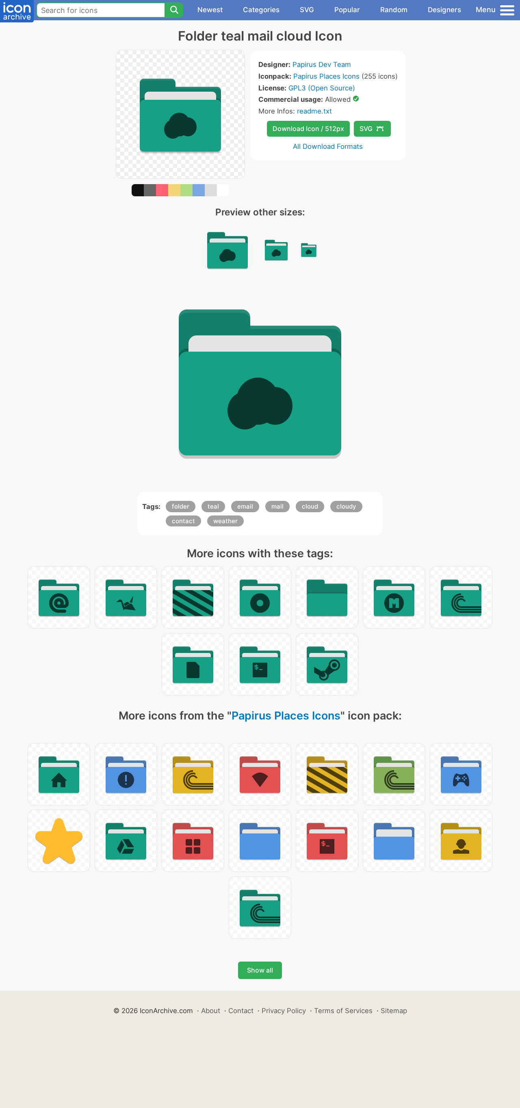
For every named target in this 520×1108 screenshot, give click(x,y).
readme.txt (314, 111)
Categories (261, 10)
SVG (307, 10)
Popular (347, 10)
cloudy (346, 506)
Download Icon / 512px (308, 129)
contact (183, 521)
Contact (241, 1011)
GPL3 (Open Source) (321, 88)
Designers (444, 10)
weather (225, 521)
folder (180, 506)
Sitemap (394, 1011)
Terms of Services (343, 1011)
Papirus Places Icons (326, 76)
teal (213, 506)
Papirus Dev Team (321, 64)
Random (393, 10)
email (245, 506)
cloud (310, 506)
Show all (260, 970)
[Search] (174, 10)
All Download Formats (328, 146)
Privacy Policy (284, 1011)
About (210, 1011)
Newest (210, 10)
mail (277, 506)
